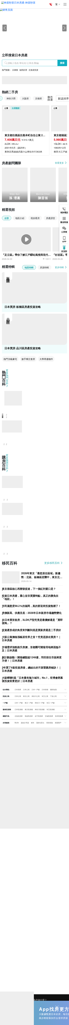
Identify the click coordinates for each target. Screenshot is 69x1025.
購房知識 (53, 689)
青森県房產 (29, 716)
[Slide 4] (43, 41)
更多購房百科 (7, 462)
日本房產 (18, 689)
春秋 (32, 723)
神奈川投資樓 (39, 709)
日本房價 (45, 689)
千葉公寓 (53, 696)
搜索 (62, 62)
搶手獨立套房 (28, 359)
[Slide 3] (37, 41)
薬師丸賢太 (40, 723)
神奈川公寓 (36, 696)
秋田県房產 (59, 716)
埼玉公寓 (45, 696)
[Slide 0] (20, 41)
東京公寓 (26, 696)
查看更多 (60, 162)
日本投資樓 (19, 709)
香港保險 (49, 723)
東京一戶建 (29, 703)
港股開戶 (58, 723)
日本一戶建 (36, 689)
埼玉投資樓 (51, 709)
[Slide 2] (31, 41)
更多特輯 (60, 267)
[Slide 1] (25, 41)
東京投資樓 (29, 709)
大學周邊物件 (46, 359)
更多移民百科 (52, 563)
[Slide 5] (49, 41)
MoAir (17, 723)
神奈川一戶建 (39, 703)
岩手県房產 (39, 716)
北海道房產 (19, 716)
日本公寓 (26, 689)
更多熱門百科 (7, 377)
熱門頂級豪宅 (10, 359)
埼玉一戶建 (51, 703)
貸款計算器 (25, 723)
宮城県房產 (49, 716)
